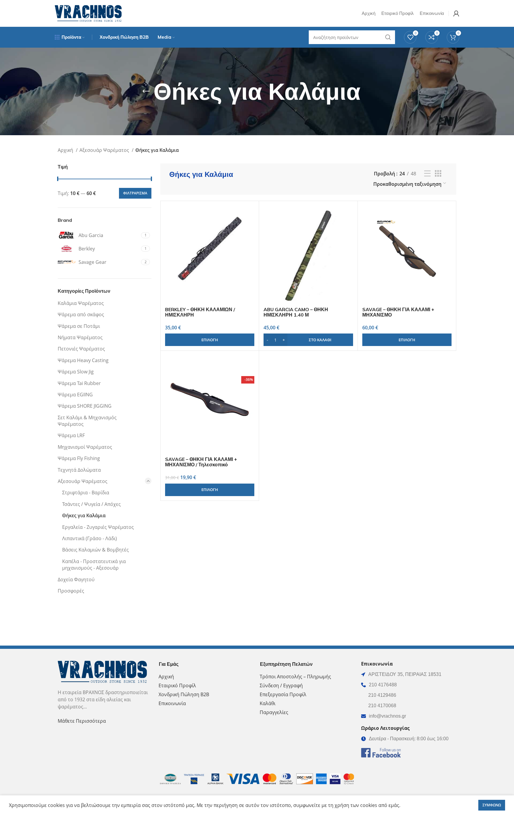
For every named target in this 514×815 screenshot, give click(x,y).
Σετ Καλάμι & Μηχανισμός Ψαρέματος (87, 420)
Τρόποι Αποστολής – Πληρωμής (295, 676)
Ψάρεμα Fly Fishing (79, 458)
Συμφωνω (491, 805)
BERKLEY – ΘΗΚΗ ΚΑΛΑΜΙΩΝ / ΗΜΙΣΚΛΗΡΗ (200, 312)
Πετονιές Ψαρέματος (81, 348)
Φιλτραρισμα (135, 193)
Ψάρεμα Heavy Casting (83, 360)
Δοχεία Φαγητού (76, 579)
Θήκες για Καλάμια (84, 515)
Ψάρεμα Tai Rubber (79, 383)
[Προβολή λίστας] (427, 173)
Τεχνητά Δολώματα (79, 470)
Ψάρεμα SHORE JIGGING (85, 406)
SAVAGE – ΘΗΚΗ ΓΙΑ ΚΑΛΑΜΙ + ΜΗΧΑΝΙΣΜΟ (398, 312)
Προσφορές (71, 591)
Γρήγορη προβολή (249, 228)
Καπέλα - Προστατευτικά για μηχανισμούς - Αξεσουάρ (94, 564)
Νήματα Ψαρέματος (80, 337)
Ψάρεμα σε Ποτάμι (79, 326)
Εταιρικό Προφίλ (177, 685)
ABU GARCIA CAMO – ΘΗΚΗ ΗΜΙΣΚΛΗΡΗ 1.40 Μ (296, 312)
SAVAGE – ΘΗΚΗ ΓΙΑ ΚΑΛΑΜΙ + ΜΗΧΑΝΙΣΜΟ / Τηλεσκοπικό (201, 462)
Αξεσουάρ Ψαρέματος (104, 150)
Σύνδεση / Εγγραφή (281, 685)
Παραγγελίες (274, 712)
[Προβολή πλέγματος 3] (438, 173)
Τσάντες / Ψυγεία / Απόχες (91, 504)
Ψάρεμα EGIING (75, 394)
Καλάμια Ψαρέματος (81, 303)
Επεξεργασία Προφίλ (283, 694)
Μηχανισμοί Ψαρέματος (85, 447)
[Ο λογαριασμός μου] (456, 13)
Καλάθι (267, 703)
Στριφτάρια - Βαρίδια (85, 492)
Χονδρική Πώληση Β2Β (184, 694)
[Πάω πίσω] (146, 91)
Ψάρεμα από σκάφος (81, 314)
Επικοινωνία (172, 703)
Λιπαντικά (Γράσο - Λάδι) (89, 538)
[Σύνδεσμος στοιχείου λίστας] (408, 685)
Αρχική (66, 150)
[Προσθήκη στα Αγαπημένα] (249, 242)
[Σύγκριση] (249, 215)
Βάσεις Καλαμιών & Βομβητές (95, 549)
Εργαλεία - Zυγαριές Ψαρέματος (98, 527)
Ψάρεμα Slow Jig (76, 371)
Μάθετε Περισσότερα (82, 721)
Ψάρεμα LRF (71, 435)
